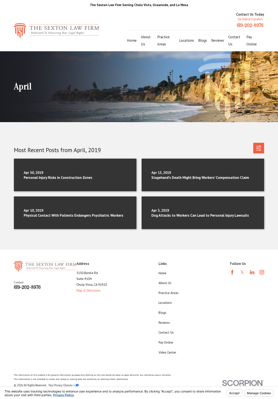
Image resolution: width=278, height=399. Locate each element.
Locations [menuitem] (186, 40)
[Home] (56, 30)
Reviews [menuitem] (217, 40)
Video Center (167, 352)
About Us (165, 283)
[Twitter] (242, 272)
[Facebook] (232, 272)
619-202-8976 (250, 25)
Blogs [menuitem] (202, 40)
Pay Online (166, 342)
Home (162, 273)
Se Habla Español (250, 19)
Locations (165, 303)
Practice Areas (169, 293)
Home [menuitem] (132, 40)
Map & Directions (88, 290)
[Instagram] (262, 272)
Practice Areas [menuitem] (163, 41)
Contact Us (166, 332)
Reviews (164, 323)
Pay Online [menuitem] (252, 41)
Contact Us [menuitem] (234, 41)
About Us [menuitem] (146, 41)
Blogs (162, 313)
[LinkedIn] (252, 272)
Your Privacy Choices (60, 385)
